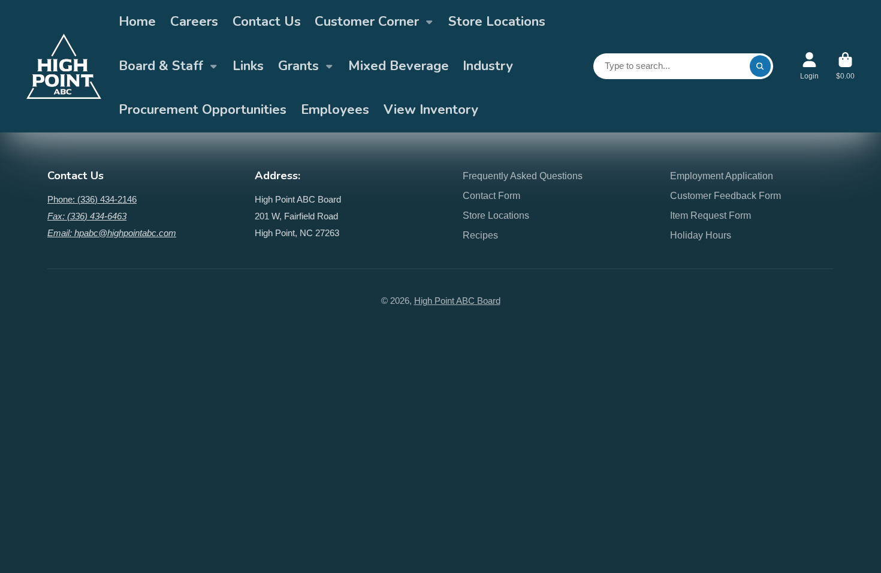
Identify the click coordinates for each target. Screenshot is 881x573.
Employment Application (721, 175)
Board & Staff (161, 66)
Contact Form (491, 195)
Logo (63, 66)
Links (248, 66)
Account (809, 66)
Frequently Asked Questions (523, 175)
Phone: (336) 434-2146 (92, 199)
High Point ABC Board (457, 301)
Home (137, 22)
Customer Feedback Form (725, 195)
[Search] (760, 66)
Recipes (480, 235)
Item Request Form (710, 215)
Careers (194, 22)
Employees (335, 110)
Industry (488, 66)
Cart (845, 66)
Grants (298, 66)
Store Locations (496, 22)
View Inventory (431, 110)
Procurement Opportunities (202, 110)
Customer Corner (367, 22)
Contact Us (267, 22)
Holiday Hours (700, 235)
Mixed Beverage (398, 66)
